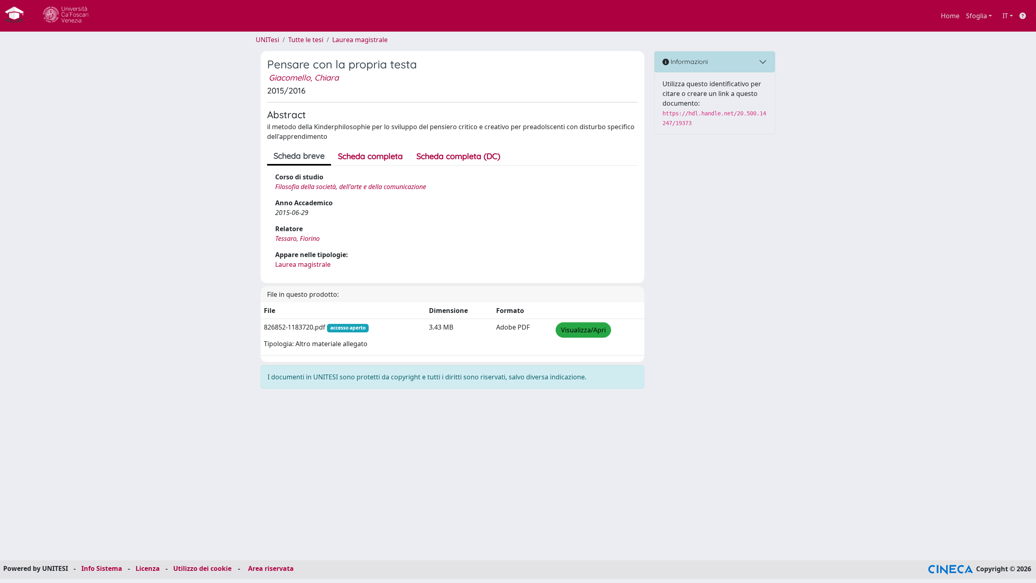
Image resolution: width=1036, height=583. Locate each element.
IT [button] (1005, 15)
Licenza (148, 568)
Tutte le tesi (305, 39)
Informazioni (688, 61)
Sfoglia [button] (976, 15)
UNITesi (267, 39)
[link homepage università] (65, 16)
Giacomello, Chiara (304, 77)
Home (950, 15)
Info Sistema (101, 568)
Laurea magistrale (360, 39)
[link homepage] (17, 16)
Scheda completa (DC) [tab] (458, 156)
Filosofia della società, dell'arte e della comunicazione (350, 186)
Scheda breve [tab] (299, 156)
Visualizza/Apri (583, 330)
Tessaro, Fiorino (297, 238)
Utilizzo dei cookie (202, 568)
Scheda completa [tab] (370, 156)
